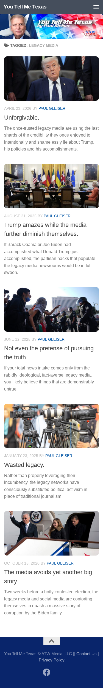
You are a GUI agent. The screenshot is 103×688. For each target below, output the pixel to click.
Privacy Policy (52, 660)
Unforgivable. (21, 117)
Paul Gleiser (51, 108)
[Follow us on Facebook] (47, 672)
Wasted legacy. (24, 464)
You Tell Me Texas (25, 7)
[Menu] (96, 7)
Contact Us (86, 653)
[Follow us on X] (56, 672)
